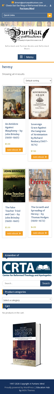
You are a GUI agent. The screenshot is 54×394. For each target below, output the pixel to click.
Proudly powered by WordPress (19, 387)
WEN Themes (28, 390)
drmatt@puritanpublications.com (29, 3)
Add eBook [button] (12, 149)
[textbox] (27, 300)
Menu (29, 57)
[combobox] (27, 299)
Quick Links (9, 15)
